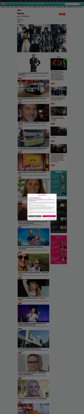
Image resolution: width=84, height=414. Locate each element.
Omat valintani (35, 216)
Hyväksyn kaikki (49, 216)
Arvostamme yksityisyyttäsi (34, 197)
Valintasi (49, 197)
